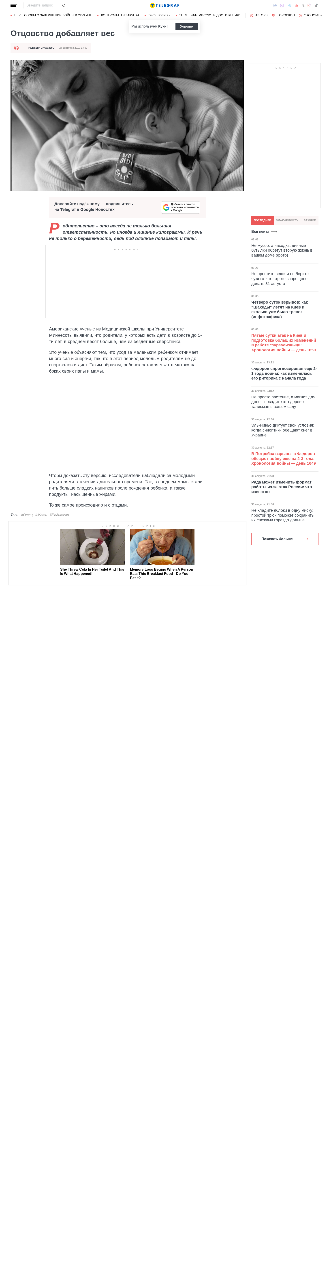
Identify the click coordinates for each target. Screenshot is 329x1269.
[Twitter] (303, 5)
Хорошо (186, 26)
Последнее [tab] (262, 220)
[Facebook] (275, 5)
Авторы (261, 15)
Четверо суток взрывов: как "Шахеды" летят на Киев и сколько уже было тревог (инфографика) (279, 309)
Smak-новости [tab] (287, 220)
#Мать (41, 515)
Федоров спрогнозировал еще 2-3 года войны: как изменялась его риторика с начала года (284, 373)
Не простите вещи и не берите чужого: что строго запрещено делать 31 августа (280, 279)
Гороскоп (286, 15)
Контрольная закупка (120, 15)
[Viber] (282, 5)
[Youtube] (296, 5)
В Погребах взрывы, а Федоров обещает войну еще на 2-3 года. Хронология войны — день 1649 (283, 458)
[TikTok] (316, 5)
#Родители (59, 515)
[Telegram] (289, 5)
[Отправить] (63, 5)
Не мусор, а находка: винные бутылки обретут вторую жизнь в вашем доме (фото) (281, 250)
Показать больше (277, 539)
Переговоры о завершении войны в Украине (53, 15)
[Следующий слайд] (321, 15)
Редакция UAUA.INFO (41, 47)
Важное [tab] (310, 220)
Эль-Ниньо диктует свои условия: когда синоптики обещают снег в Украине (282, 430)
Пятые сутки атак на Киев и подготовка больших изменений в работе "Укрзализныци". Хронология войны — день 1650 (283, 342)
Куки (162, 26)
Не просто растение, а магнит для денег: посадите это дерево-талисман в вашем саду (283, 402)
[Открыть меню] (13, 5)
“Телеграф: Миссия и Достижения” (209, 15)
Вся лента (260, 231)
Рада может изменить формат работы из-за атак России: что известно (281, 487)
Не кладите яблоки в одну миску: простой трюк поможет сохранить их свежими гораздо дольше (282, 515)
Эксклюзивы (159, 15)
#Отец (27, 515)
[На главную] (164, 5)
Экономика (314, 15)
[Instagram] (309, 5)
